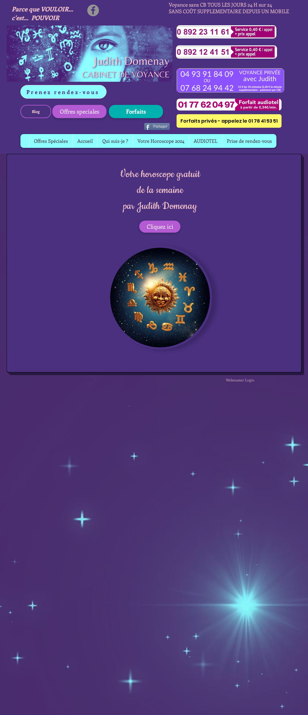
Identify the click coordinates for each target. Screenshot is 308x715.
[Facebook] (93, 10)
